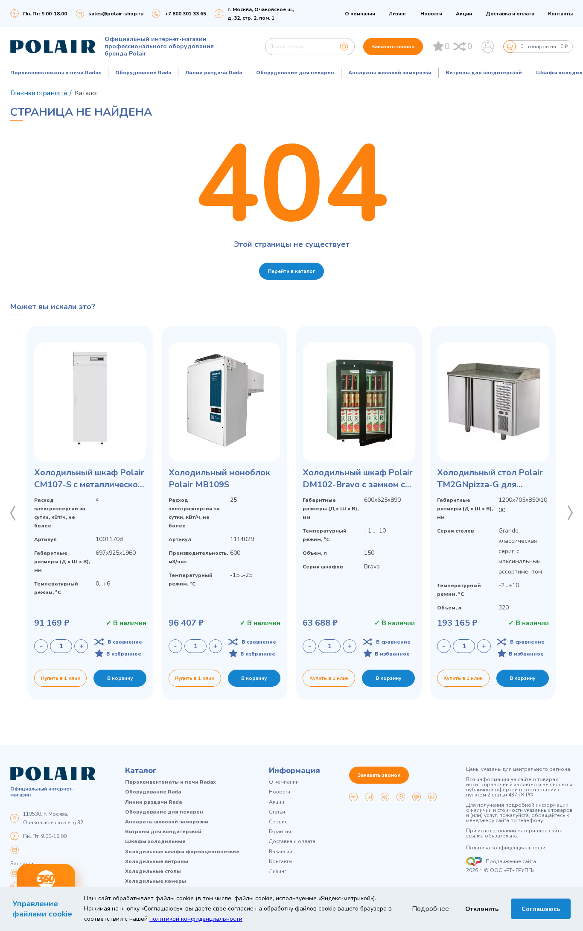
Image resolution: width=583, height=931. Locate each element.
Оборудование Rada (143, 72)
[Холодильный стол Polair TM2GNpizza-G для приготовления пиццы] (493, 402)
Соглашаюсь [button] (541, 909)
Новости (431, 13)
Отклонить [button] (481, 909)
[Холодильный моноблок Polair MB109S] (225, 402)
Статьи (277, 812)
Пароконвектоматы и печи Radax (55, 72)
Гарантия (280, 831)
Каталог (141, 770)
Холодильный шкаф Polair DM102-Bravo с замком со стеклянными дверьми (358, 479)
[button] (12, 512)
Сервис (278, 822)
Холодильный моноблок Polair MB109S (219, 478)
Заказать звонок (393, 46)
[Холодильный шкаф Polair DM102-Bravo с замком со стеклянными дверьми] (359, 402)
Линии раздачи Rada (213, 72)
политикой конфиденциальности (195, 919)
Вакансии (280, 852)
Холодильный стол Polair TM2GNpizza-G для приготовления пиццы (490, 479)
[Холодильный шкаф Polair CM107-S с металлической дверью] (90, 402)
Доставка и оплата (510, 13)
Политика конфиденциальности (505, 847)
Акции (464, 13)
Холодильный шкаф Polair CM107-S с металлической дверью (89, 479)
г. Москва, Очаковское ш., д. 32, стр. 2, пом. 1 (260, 13)
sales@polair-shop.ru (115, 13)
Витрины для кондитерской (484, 72)
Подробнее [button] (430, 908)
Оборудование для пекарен (295, 72)
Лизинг (398, 13)
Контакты (560, 13)
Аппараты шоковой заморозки (389, 72)
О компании (360, 13)
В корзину (120, 678)
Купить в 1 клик (60, 678)
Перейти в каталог (291, 271)
